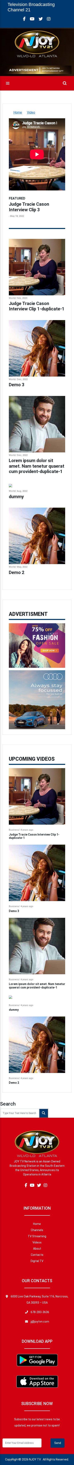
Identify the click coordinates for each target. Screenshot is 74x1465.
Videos (37, 1242)
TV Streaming (37, 1236)
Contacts (37, 1254)
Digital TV (37, 1261)
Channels (37, 1230)
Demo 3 (16, 384)
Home (17, 112)
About (37, 1248)
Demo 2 (16, 572)
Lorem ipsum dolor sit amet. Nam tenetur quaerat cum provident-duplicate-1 (36, 466)
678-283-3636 (39, 1312)
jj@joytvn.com (40, 1321)
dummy (16, 496)
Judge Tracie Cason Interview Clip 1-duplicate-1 (37, 306)
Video (31, 112)
